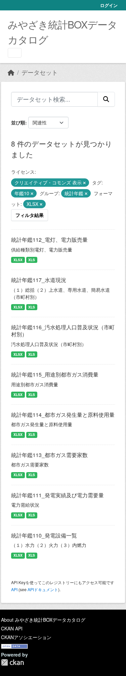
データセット (40, 72)
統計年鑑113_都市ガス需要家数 (49, 455)
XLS (31, 259)
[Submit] (106, 99)
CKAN (12, 662)
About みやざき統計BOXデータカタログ (43, 619)
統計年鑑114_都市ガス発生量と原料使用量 (63, 414)
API (14, 589)
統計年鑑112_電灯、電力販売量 (49, 239)
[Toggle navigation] (15, 53)
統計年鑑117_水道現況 (38, 280)
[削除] (84, 182)
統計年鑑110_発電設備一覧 (44, 535)
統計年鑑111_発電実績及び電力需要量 (57, 495)
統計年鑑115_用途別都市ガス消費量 (54, 374)
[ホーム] (11, 72)
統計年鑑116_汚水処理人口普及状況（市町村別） (63, 330)
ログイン (109, 5)
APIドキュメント (43, 589)
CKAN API (12, 628)
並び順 (18, 122)
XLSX (18, 259)
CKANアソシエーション (26, 637)
